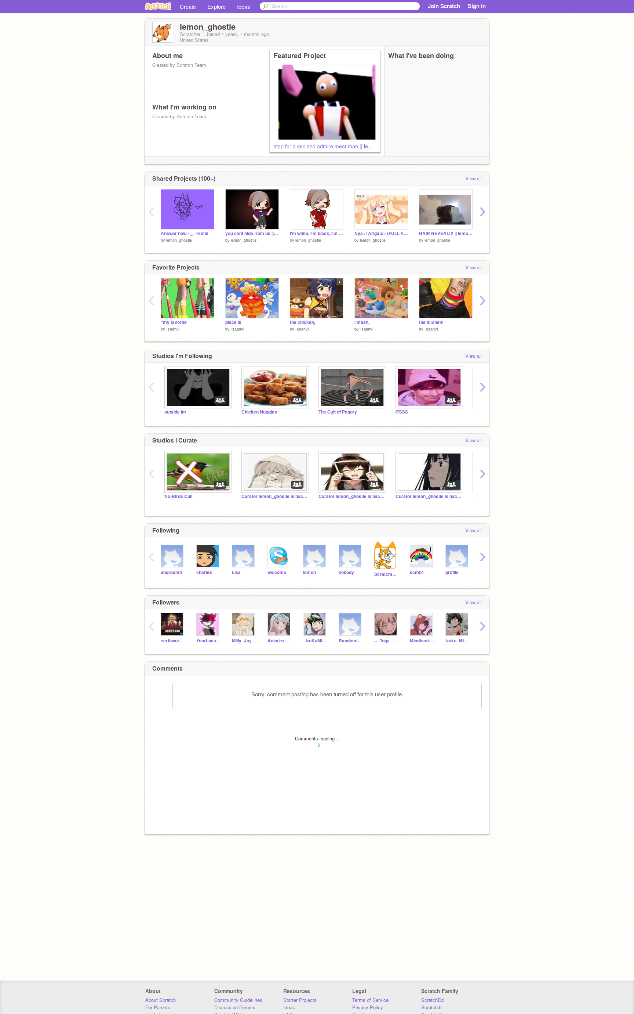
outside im (175, 412)
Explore (216, 6)
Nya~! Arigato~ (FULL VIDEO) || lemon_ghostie (381, 233)
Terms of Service (370, 999)
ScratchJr (431, 1007)
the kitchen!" (432, 322)
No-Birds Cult (178, 496)
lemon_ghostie (179, 240)
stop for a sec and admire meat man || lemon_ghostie (336, 146)
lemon (309, 572)
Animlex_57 (279, 641)
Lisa (236, 572)
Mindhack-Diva (422, 641)
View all (473, 178)
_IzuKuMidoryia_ (315, 641)
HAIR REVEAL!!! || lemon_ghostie (446, 233)
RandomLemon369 (351, 641)
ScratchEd (432, 999)
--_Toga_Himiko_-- (386, 641)
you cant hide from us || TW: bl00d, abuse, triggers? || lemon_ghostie (252, 233)
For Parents (157, 1007)
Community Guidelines (238, 999)
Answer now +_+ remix (184, 233)
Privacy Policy (367, 1007)
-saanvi (172, 329)
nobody (346, 572)
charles (204, 572)
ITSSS (402, 412)
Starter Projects (300, 999)
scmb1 (417, 572)
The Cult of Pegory (337, 412)
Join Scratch (444, 6)
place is (233, 322)
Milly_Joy (242, 641)
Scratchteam (386, 574)
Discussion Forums (234, 1007)
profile (452, 572)
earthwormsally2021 (173, 641)
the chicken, (302, 322)
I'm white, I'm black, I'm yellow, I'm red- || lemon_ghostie (316, 233)
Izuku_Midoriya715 (457, 641)
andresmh (171, 572)
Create (188, 6)
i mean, (361, 322)
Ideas (243, 6)
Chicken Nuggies (259, 412)
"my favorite (174, 322)
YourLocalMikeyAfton (208, 641)
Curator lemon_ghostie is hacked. (274, 496)
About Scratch (160, 999)
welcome (276, 572)
